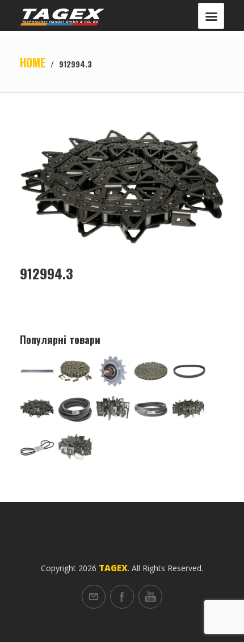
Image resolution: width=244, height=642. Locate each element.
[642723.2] (189, 409)
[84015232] (113, 409)
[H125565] (75, 409)
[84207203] (37, 371)
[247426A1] (151, 409)
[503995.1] (113, 371)
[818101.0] (75, 371)
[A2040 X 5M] (151, 371)
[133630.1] (37, 447)
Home (32, 62)
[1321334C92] (75, 447)
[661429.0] (189, 371)
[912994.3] (37, 409)
